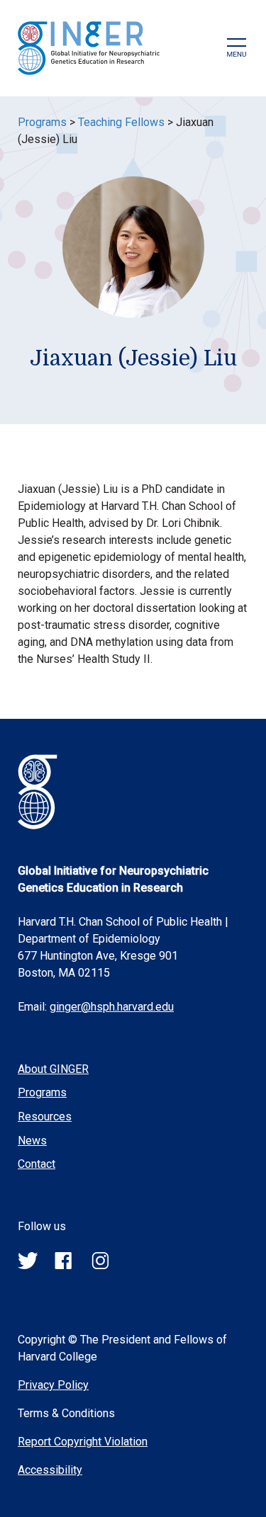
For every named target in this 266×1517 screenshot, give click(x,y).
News (32, 1140)
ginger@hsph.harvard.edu (112, 1006)
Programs (42, 122)
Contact (36, 1164)
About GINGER (53, 1069)
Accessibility (50, 1470)
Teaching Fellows (121, 122)
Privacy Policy (53, 1385)
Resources (45, 1116)
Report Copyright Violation (83, 1441)
